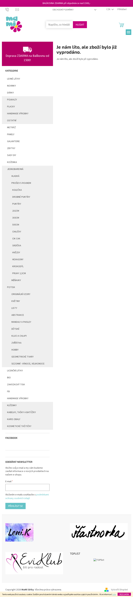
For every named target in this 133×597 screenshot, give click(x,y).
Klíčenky (12, 405)
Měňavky (16, 280)
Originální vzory (20, 294)
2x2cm (15, 211)
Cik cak (16, 238)
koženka (12, 162)
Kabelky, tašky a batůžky (21, 412)
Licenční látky (15, 370)
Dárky (10, 92)
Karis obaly (13, 419)
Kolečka (17, 190)
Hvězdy (16, 252)
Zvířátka (16, 343)
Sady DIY (11, 155)
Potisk (11, 287)
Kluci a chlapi (19, 336)
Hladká (15, 176)
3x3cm (15, 218)
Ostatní (11, 120)
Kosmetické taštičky (19, 426)
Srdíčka (16, 245)
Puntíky (16, 204)
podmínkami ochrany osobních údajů (27, 496)
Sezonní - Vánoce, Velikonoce (28, 363)
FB (8, 391)
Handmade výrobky (17, 398)
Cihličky (16, 231)
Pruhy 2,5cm (19, 273)
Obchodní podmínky (63, 9)
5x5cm (15, 225)
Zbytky (11, 148)
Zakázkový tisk (16, 384)
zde (114, 594)
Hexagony (17, 259)
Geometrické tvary (22, 357)
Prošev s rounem (21, 183)
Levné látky (13, 79)
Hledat (80, 24)
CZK (108, 9)
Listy (14, 308)
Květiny (15, 301)
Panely (10, 134)
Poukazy (12, 99)
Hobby (15, 350)
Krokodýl (18, 266)
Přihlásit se (15, 505)
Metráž (11, 127)
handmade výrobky (17, 113)
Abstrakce (17, 315)
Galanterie (13, 141)
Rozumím (124, 594)
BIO (9, 377)
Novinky (11, 86)
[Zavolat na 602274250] (10, 9)
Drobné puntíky (21, 197)
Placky (11, 106)
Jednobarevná (15, 169)
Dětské (15, 329)
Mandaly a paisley (21, 322)
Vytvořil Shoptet (119, 590)
